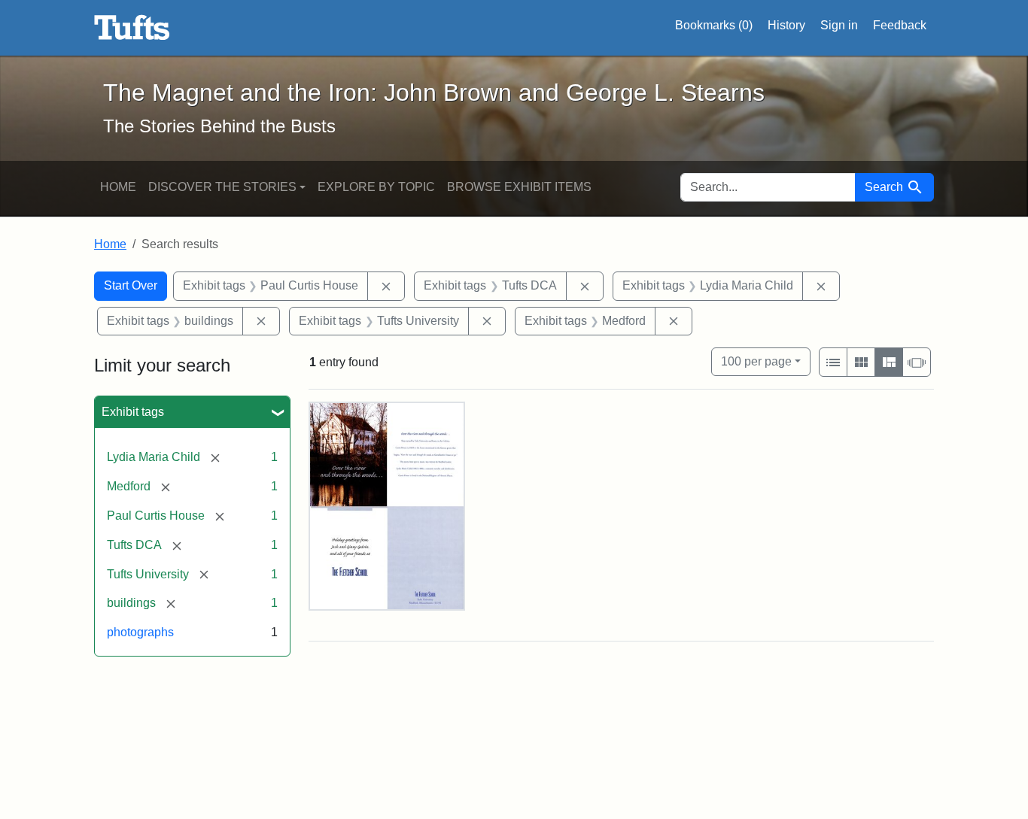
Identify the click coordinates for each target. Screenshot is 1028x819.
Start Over (130, 285)
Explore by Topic (376, 186)
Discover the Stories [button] (222, 186)
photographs (140, 632)
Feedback (899, 25)
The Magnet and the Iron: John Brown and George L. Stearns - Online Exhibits (132, 28)
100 (756, 361)
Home (118, 186)
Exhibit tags (133, 411)
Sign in (839, 25)
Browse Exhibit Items (519, 186)
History (786, 25)
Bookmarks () (714, 25)
